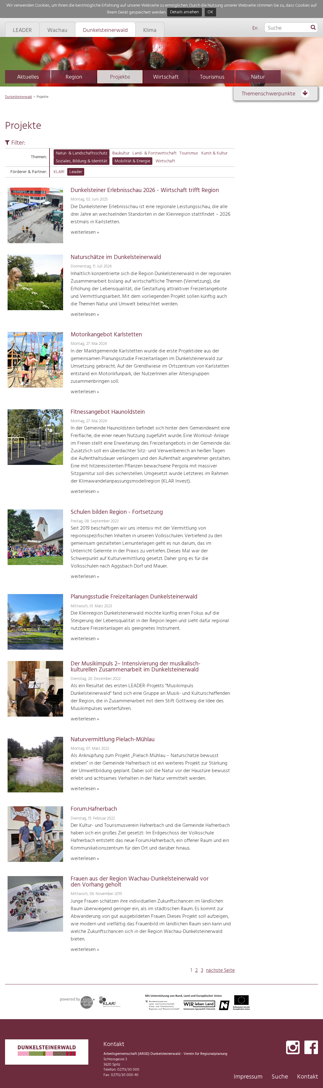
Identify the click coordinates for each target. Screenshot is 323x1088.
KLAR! (59, 172)
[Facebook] (311, 1048)
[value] (313, 28)
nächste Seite (220, 970)
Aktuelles (28, 77)
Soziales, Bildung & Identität (81, 161)
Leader (75, 172)
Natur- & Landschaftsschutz (81, 153)
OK (210, 12)
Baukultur (120, 153)
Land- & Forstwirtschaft (154, 153)
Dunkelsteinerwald (18, 97)
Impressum (248, 1077)
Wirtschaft (166, 77)
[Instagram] (293, 1048)
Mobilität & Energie (132, 161)
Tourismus (212, 77)
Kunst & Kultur (214, 153)
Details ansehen (184, 12)
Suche (280, 1077)
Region (74, 77)
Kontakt (307, 1077)
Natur (258, 77)
